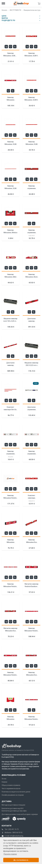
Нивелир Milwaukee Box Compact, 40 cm (31, 675)
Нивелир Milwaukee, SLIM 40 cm (31, 55)
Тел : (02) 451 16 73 (12, 829)
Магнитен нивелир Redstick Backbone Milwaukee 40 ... (31, 586)
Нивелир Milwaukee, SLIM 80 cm (31, 100)
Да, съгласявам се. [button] (21, 860)
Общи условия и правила (11, 785)
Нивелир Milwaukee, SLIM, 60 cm (10, 55)
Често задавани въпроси (11, 788)
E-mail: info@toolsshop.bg (14, 836)
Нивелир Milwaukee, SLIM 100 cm (10, 144)
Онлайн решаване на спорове (13, 795)
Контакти (6, 826)
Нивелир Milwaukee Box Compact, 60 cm (31, 542)
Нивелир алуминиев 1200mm (31, 453)
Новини (4, 782)
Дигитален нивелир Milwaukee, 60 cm (31, 321)
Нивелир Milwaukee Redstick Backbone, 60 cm (10, 675)
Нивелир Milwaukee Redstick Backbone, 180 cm (10, 498)
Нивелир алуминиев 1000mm (10, 453)
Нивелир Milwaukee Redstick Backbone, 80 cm (32, 719)
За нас (4, 779)
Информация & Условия (13, 775)
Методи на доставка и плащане (13, 805)
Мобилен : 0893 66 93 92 (13, 832)
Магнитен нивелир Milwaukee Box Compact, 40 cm (10, 630)
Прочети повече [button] (10, 854)
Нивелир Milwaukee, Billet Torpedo (10, 276)
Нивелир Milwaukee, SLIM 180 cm (10, 188)
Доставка (7, 801)
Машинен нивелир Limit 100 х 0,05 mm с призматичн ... (10, 321)
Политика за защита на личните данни (16, 792)
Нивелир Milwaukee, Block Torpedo (31, 276)
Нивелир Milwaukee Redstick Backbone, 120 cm (10, 586)
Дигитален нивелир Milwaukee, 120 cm (10, 365)
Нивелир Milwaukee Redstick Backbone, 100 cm (32, 630)
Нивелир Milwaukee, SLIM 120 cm (31, 144)
